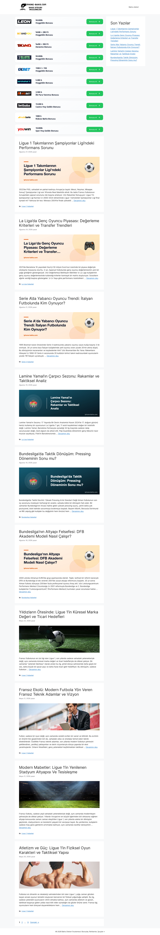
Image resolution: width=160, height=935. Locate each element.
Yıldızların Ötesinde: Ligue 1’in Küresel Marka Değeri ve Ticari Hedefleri (58, 614)
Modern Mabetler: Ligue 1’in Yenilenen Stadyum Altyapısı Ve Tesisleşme (52, 769)
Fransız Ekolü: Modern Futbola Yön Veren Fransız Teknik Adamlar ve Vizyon (55, 692)
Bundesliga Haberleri (29, 517)
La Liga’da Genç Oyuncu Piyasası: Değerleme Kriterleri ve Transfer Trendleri (59, 223)
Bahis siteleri (134, 7)
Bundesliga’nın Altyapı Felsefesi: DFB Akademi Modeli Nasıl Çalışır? (51, 533)
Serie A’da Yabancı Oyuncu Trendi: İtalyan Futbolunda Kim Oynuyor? (56, 300)
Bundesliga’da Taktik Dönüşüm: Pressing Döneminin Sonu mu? (55, 456)
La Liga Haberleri (28, 284)
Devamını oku (79, 200)
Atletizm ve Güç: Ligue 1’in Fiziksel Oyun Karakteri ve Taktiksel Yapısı (54, 850)
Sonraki (34, 922)
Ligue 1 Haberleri (28, 206)
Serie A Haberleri (28, 362)
